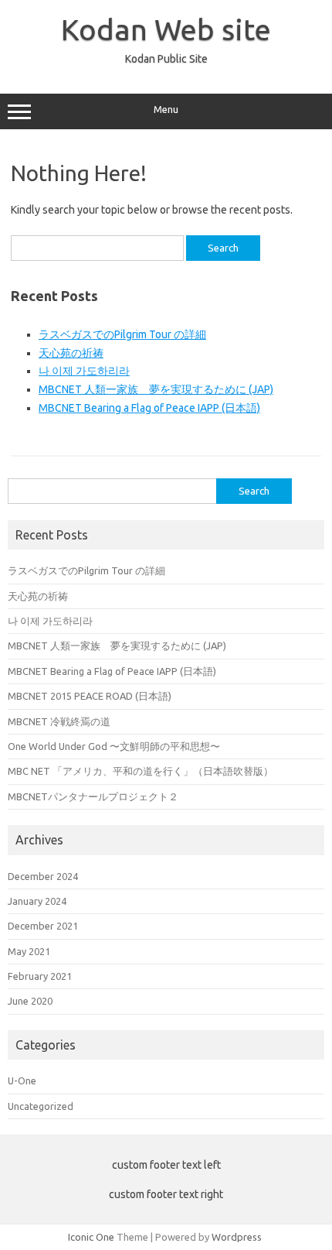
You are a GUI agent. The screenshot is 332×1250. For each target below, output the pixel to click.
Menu (166, 109)
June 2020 (30, 1000)
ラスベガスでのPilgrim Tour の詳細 (122, 334)
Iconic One (91, 1236)
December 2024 (43, 876)
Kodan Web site (166, 29)
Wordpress (237, 1236)
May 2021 (29, 951)
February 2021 (40, 976)
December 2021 (43, 925)
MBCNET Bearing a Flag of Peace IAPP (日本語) (149, 408)
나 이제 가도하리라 (84, 371)
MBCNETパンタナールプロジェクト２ (93, 796)
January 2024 (37, 901)
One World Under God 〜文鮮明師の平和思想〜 (114, 746)
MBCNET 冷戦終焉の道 (59, 721)
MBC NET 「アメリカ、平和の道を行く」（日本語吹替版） (140, 770)
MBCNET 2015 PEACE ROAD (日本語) (89, 695)
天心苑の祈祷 (71, 353)
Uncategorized (40, 1106)
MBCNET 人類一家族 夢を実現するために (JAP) (156, 389)
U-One (22, 1080)
